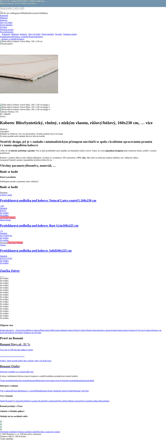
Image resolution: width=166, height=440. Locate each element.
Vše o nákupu (5, 391)
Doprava (15, 391)
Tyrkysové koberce (144, 330)
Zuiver (24, 330)
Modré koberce (67, 330)
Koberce (39, 37)
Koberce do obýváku (32, 333)
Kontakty (9, 401)
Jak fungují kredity (66, 391)
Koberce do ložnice (16, 333)
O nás (15, 401)
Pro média (63, 401)
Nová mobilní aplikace (90, 401)
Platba (38, 391)
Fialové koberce (80, 330)
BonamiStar (104, 401)
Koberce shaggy (104, 330)
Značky (21, 401)
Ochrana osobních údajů (27, 432)
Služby (3, 401)
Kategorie (9, 37)
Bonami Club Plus (81, 391)
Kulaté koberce (117, 330)
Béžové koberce (33, 330)
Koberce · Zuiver (14, 330)
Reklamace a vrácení (27, 391)
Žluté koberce (45, 330)
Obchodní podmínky (8, 432)
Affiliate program (74, 401)
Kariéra (42, 401)
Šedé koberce (92, 330)
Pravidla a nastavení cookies (48, 432)
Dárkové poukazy (31, 401)
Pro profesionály (52, 401)
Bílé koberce (56, 330)
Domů (2, 37)
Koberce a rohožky (21, 37)
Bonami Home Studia (49, 391)
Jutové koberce (130, 330)
